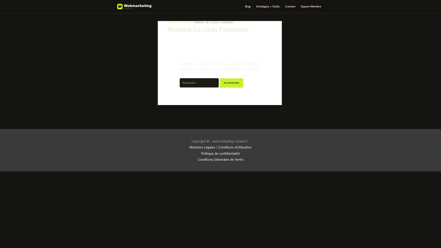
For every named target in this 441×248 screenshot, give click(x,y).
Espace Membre (311, 6)
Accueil (173, 22)
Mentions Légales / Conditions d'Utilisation (221, 147)
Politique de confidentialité (220, 153)
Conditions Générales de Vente (220, 159)
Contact (290, 6)
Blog (248, 6)
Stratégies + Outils (268, 6)
